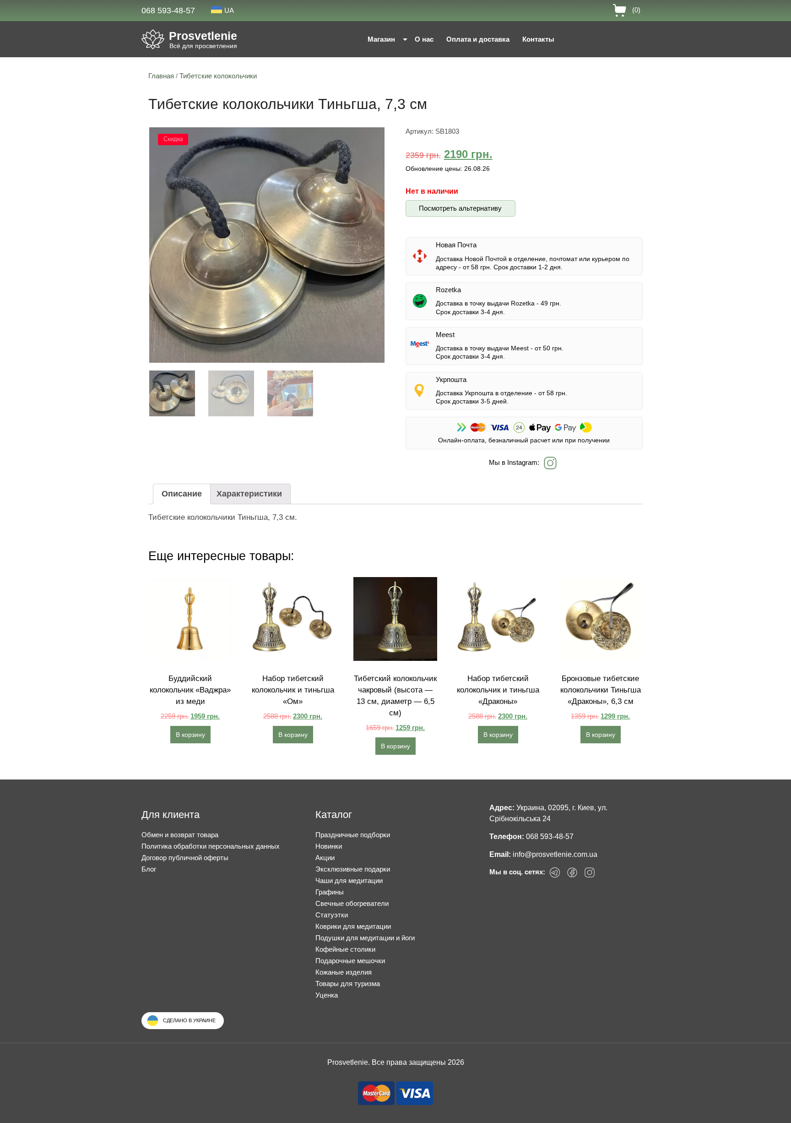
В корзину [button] (190, 734)
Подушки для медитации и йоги (365, 938)
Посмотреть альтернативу (460, 208)
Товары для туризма (347, 983)
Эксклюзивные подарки (352, 869)
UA (229, 10)
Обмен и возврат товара (179, 835)
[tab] (182, 494)
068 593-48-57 (168, 10)
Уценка (326, 995)
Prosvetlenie (203, 35)
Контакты (538, 39)
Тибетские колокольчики (218, 76)
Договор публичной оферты (184, 857)
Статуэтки (331, 915)
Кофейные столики (345, 949)
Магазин (381, 39)
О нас (424, 39)
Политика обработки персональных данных (210, 846)
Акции (325, 857)
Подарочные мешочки (350, 961)
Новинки (328, 846)
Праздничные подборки (352, 835)
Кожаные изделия (343, 972)
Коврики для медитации (353, 926)
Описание (182, 493)
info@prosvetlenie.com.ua (555, 854)
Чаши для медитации (349, 880)
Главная (161, 76)
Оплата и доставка (477, 39)
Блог (148, 869)
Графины (329, 892)
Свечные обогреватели (352, 903)
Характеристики (249, 493)
